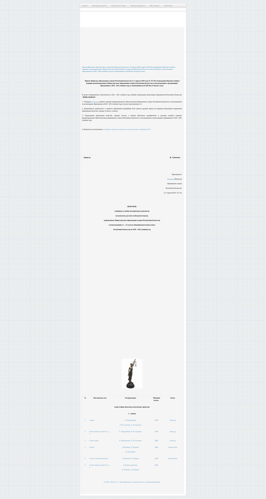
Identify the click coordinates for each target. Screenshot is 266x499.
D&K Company (154, 5)
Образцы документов (138, 5)
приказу (171, 179)
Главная (85, 5)
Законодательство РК (99, 5)
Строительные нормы (118, 5)
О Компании (168, 5)
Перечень (95, 102)
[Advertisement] (106, 45)
